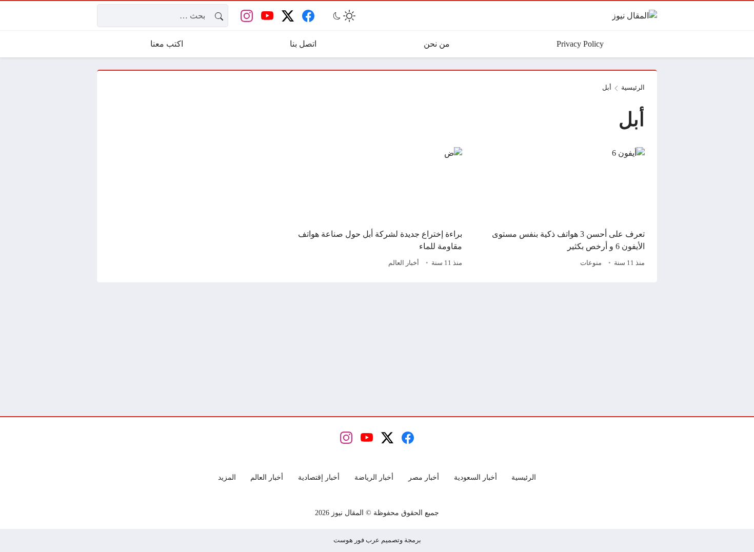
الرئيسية (633, 87)
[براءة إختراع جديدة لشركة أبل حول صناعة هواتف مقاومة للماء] (377, 208)
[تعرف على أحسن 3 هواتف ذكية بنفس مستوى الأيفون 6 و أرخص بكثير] (559, 208)
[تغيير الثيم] (343, 16)
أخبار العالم (403, 263)
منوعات (591, 263)
